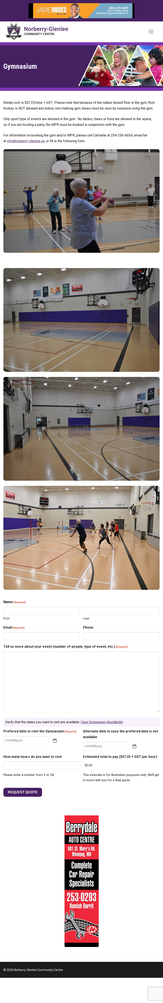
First (6, 618)
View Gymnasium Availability (102, 722)
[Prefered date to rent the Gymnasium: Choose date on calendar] (54, 740)
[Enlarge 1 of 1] (151, 157)
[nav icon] (151, 31)
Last (86, 618)
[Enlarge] (127, 11)
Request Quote (23, 792)
